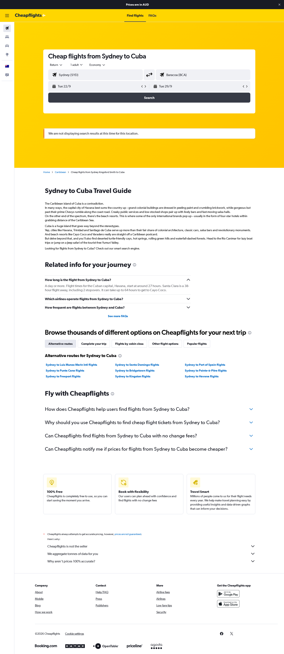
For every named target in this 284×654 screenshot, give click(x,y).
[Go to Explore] (7, 54)
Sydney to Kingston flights (132, 376)
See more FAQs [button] (118, 316)
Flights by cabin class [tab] (129, 343)
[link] (221, 633)
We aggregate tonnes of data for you (72, 554)
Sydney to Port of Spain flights (205, 364)
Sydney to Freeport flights (63, 376)
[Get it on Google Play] (228, 594)
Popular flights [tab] (197, 343)
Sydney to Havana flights (202, 376)
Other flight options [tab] (165, 343)
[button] (279, 4)
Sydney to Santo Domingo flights (137, 364)
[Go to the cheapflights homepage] (30, 15)
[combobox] (56, 65)
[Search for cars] (7, 46)
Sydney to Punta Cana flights (65, 370)
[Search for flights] (7, 28)
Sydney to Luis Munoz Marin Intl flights (71, 364)
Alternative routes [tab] (60, 343)
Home (46, 172)
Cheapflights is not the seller (67, 546)
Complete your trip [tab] (93, 343)
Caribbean (60, 172)
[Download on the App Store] (228, 603)
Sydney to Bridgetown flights (134, 370)
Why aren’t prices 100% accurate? (71, 561)
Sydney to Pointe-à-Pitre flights (206, 370)
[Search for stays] (7, 37)
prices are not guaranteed (128, 534)
